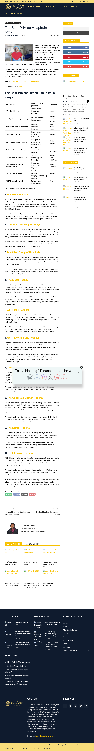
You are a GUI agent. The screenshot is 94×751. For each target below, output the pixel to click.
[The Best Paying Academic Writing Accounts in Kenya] (38, 637)
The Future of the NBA (22, 622)
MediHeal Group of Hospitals (23, 252)
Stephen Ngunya (12, 35)
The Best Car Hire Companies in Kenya (48, 513)
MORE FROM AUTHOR (31, 544)
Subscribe (84, 66)
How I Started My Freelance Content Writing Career (80, 139)
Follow (85, 52)
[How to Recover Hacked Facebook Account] (13, 575)
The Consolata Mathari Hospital (25, 397)
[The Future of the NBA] (9, 624)
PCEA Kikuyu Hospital (21, 453)
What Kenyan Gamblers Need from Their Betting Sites (23, 634)
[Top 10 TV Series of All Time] (67, 121)
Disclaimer (52, 745)
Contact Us (80, 745)
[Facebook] (72, 1)
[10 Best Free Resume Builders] (32, 554)
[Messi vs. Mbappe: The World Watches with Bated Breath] (67, 188)
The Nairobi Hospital (18, 427)
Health (62, 6)
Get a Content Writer (14, 13)
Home (24, 1)
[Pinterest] (80, 1)
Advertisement (70, 745)
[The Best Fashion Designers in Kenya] (67, 199)
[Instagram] (76, 1)
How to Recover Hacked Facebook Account (17, 677)
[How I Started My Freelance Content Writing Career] (67, 139)
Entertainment (50, 6)
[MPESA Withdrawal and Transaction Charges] (38, 625)
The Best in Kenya (15, 23)
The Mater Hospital (18, 279)
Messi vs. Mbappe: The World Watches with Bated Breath (81, 188)
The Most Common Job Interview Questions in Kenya (17, 513)
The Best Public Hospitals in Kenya (25, 81)
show (20, 86)
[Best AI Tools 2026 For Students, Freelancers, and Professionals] (32, 575)
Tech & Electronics (34, 6)
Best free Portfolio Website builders (17, 662)
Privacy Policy (32, 1)
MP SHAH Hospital (17, 194)
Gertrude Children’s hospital (23, 337)
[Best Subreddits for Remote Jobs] (51, 575)
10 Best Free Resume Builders (15, 666)
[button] (86, 7)
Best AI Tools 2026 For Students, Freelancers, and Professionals (31, 585)
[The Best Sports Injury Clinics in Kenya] (67, 179)
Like (86, 47)
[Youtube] (87, 1)
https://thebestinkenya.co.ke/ (29, 528)
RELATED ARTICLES (13, 544)
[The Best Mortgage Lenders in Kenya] (67, 170)
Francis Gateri (68, 101)
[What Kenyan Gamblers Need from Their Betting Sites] (9, 634)
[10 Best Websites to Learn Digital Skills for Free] (51, 554)
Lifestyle (72, 6)
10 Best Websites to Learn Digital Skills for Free (50, 564)
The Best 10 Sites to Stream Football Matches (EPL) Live (80, 150)
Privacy (60, 745)
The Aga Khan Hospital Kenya (24, 224)
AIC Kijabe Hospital (18, 310)
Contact (41, 1)
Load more (75, 207)
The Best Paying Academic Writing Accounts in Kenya (51, 634)
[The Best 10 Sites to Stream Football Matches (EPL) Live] (67, 150)
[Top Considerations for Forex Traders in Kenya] (9, 645)
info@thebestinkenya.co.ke (45, 736)
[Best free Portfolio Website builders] (13, 554)
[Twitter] (84, 1)
